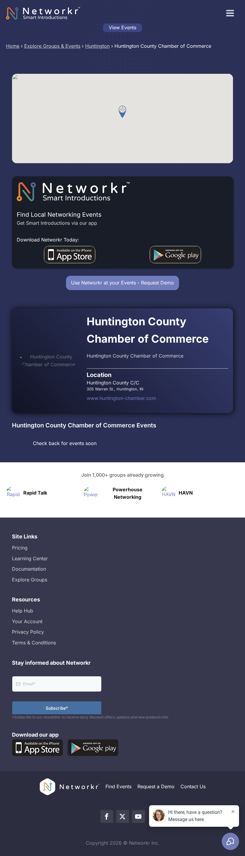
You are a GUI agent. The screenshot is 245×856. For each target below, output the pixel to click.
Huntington (97, 46)
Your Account (27, 621)
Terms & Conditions (34, 643)
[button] (122, 112)
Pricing (19, 548)
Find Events (118, 786)
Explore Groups (29, 580)
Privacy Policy (28, 632)
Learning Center (30, 558)
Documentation (29, 569)
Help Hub (22, 611)
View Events (122, 27)
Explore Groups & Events (52, 46)
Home (12, 46)
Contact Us (193, 786)
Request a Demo (155, 786)
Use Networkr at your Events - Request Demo (122, 283)
